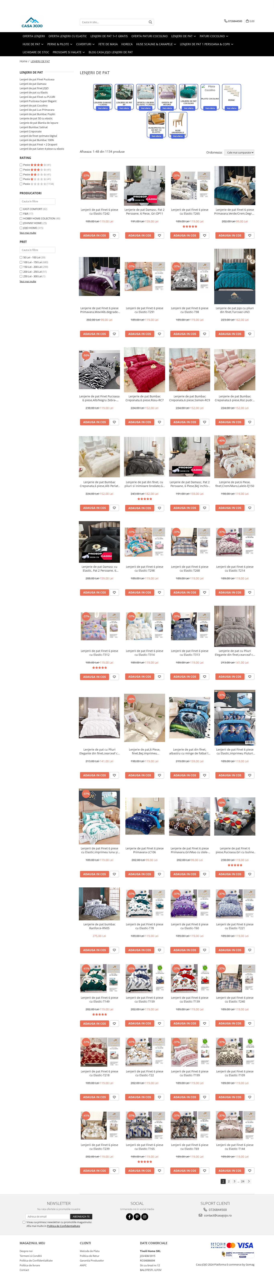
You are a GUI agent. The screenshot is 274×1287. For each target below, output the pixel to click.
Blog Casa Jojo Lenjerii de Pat (111, 52)
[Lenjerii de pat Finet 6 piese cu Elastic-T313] (189, 626)
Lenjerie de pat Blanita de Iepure (39, 123)
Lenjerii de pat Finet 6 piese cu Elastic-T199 (189, 1073)
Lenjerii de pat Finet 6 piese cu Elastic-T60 (189, 926)
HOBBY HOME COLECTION (39, 218)
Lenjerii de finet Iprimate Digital (38, 136)
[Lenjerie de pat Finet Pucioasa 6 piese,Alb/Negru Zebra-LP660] (99, 369)
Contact (24, 1270)
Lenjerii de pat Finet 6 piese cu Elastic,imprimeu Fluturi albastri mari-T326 (235, 751)
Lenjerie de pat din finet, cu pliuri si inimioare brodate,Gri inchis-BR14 (145, 484)
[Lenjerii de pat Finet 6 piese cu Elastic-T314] (144, 626)
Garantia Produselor (92, 1260)
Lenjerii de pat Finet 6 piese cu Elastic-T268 (189, 568)
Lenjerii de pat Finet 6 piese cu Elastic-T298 (144, 568)
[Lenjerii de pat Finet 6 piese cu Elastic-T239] (99, 1125)
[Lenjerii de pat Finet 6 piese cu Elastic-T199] (189, 1052)
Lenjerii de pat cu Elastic (34, 92)
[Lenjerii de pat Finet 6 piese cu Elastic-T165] (144, 1125)
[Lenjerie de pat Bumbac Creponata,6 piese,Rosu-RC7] (144, 369)
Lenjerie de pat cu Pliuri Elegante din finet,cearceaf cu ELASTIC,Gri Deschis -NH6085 (235, 653)
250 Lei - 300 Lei (32, 276)
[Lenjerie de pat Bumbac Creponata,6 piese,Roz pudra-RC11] (234, 369)
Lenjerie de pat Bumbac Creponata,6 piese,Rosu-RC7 (145, 398)
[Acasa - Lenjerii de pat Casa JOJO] (40, 22)
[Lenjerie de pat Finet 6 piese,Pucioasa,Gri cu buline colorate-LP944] (234, 816)
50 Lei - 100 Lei (31, 257)
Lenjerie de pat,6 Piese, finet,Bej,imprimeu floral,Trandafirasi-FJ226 (144, 751)
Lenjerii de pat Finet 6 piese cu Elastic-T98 (189, 310)
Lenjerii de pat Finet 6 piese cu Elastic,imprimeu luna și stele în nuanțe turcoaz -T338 (99, 850)
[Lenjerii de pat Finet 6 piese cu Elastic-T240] (234, 978)
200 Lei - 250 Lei (32, 271)
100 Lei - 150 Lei (32, 262)
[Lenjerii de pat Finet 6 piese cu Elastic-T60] (189, 904)
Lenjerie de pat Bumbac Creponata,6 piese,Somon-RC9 (189, 398)
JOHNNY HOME (32, 223)
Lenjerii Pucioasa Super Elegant (38, 101)
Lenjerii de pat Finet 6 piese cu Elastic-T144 (235, 1147)
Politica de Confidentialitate (63, 1226)
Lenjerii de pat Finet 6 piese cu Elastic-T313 (189, 653)
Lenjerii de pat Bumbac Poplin (37, 114)
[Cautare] (150, 22)
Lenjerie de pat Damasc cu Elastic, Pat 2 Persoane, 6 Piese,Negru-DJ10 (99, 568)
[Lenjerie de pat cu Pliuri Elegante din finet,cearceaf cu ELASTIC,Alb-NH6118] (99, 717)
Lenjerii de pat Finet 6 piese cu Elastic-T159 (144, 999)
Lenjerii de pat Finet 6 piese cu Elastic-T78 (144, 926)
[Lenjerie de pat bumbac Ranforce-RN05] (99, 903)
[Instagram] (144, 1216)
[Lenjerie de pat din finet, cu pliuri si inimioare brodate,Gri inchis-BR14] (144, 457)
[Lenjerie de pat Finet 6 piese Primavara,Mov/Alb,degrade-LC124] (99, 276)
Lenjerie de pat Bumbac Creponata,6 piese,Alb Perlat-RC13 (99, 484)
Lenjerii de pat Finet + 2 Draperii (38, 144)
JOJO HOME (30, 228)
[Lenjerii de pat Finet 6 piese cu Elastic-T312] (99, 626)
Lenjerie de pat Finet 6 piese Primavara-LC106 (145, 850)
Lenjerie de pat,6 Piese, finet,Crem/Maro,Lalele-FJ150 (234, 484)
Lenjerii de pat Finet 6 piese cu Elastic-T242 (99, 211)
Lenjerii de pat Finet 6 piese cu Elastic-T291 (144, 310)
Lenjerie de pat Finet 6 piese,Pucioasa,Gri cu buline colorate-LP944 (235, 850)
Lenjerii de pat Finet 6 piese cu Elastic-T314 (144, 653)
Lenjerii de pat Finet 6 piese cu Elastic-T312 (99, 653)
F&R (25, 213)
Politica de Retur (89, 1256)
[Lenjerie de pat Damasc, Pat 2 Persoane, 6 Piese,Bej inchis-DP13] (189, 456)
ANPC (83, 1265)
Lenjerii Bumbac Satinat (34, 127)
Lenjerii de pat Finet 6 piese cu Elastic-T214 (235, 568)
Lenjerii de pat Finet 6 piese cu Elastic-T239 (99, 1147)
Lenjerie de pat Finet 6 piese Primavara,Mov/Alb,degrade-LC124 (99, 310)
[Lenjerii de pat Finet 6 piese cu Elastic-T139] (189, 978)
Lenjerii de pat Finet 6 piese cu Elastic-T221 (235, 926)
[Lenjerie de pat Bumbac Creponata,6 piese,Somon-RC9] (189, 369)
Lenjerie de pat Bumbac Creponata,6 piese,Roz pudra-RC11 (235, 398)
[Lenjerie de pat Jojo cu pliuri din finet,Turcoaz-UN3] (234, 276)
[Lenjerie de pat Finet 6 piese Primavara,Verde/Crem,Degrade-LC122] (234, 185)
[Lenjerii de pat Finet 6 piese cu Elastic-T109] (234, 1052)
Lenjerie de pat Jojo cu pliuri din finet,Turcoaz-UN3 (235, 310)
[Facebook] (129, 1216)
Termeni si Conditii (31, 1256)
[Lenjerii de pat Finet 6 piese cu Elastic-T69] (189, 1125)
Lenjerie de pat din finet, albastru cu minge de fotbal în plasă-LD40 (189, 751)
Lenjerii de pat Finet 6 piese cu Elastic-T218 (99, 1073)
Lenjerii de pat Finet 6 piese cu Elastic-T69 (189, 1147)
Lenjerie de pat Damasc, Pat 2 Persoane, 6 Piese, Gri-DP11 (144, 211)
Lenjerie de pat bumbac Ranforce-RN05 (99, 926)
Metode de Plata (89, 1251)
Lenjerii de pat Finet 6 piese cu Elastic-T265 (189, 211)
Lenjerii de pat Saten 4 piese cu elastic (42, 148)
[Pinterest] (137, 1216)
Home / (25, 61)
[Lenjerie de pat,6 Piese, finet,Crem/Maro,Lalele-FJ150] (234, 456)
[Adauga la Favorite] (114, 235)
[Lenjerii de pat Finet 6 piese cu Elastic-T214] (234, 542)
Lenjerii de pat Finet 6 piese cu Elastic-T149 (99, 999)
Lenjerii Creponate (31, 131)
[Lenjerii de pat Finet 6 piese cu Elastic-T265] (189, 185)
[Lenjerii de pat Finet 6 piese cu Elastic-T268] (189, 542)
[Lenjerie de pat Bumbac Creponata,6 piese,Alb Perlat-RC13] (99, 456)
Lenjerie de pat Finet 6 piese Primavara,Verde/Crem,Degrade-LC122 (234, 211)
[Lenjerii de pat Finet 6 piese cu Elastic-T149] (99, 978)
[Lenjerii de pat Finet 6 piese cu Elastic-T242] (99, 185)
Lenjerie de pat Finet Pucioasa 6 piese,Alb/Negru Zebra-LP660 (99, 398)
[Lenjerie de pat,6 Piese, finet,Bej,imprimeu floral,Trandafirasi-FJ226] (144, 718)
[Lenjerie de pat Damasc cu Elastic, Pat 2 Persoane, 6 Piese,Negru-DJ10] (99, 542)
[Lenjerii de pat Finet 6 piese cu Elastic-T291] (144, 276)
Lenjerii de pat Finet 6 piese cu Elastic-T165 (144, 1147)
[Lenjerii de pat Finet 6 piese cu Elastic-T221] (234, 904)
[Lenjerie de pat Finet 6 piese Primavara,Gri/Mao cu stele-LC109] (189, 816)
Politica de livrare (30, 1265)
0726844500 (217, 1210)
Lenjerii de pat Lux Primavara (37, 110)
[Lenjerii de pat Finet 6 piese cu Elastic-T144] (234, 1125)
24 (242, 1181)
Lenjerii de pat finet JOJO (34, 88)
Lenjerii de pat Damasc (33, 84)
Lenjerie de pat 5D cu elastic (36, 118)
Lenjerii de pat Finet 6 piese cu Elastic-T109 (235, 1073)
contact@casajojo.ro (217, 1215)
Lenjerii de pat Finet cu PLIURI (37, 97)
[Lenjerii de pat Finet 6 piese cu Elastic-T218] (99, 1052)
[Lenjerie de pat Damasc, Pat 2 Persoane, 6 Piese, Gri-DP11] (144, 186)
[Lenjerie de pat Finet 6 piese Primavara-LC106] (144, 816)
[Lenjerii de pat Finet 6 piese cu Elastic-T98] (189, 276)
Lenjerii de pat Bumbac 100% (37, 140)
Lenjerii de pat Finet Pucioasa (37, 79)
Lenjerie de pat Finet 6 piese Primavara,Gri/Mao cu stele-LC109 (190, 850)
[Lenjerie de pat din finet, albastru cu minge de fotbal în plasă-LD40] (189, 717)
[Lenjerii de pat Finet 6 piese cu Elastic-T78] (144, 904)
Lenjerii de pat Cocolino (34, 105)
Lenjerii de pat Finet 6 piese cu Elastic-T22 (144, 1073)
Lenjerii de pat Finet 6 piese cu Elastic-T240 (235, 999)
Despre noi (26, 1251)
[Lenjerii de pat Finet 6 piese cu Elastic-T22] (144, 1052)
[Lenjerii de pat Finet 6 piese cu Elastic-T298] (144, 542)
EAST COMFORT (32, 209)
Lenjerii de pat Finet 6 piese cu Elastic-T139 (189, 999)
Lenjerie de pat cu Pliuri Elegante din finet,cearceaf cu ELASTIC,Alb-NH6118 (99, 751)
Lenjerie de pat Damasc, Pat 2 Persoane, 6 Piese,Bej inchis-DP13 (190, 484)
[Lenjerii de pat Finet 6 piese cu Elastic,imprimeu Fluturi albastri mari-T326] (234, 718)
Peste (26, 165)
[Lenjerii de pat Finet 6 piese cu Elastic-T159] (144, 978)
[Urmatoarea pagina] (248, 1181)
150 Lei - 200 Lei (32, 267)
